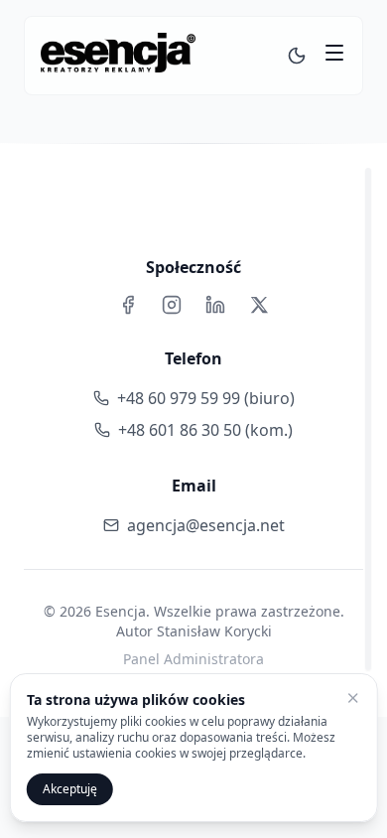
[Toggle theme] (297, 55)
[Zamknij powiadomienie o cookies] (352, 698)
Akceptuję (70, 788)
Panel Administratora (193, 658)
